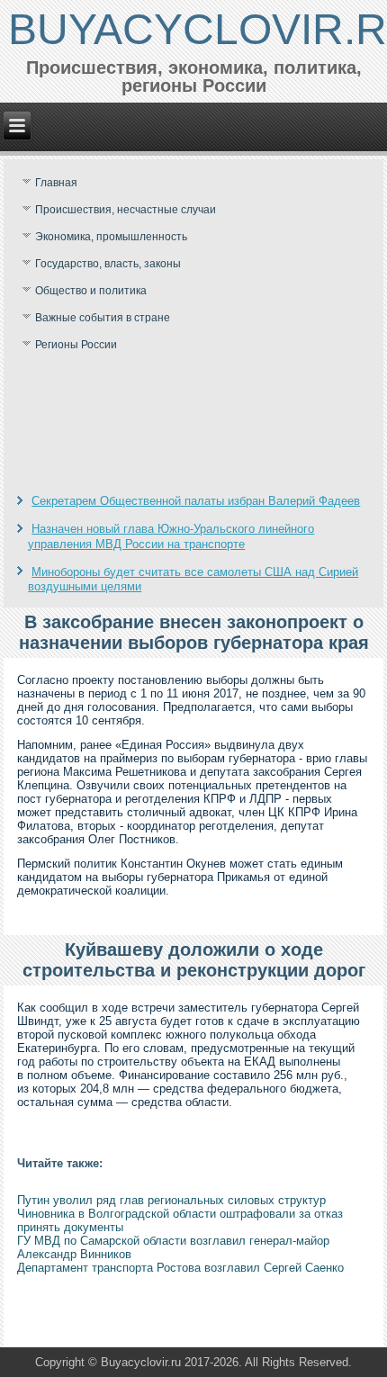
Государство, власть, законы (108, 263)
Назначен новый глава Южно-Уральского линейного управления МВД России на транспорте (171, 536)
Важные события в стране (102, 317)
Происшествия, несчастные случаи (125, 209)
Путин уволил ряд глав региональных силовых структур (171, 1200)
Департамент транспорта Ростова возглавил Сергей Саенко (180, 1267)
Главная (56, 182)
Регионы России (76, 344)
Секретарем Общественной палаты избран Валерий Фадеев (196, 501)
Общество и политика (91, 290)
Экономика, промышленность (111, 236)
